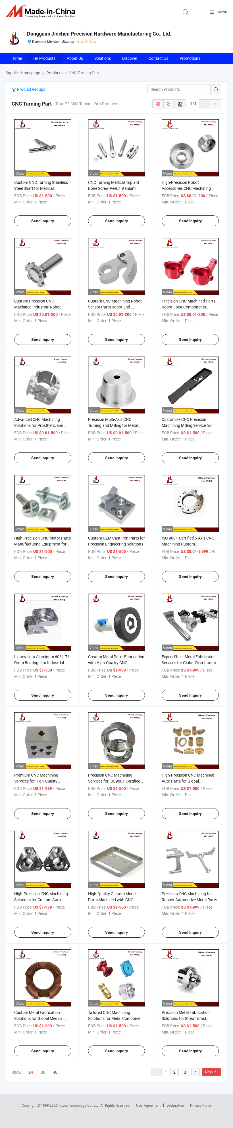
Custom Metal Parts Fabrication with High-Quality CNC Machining (116, 662)
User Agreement (148, 1105)
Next (209, 1072)
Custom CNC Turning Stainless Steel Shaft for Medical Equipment (41, 188)
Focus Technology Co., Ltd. (79, 1105)
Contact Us (158, 58)
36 (43, 1072)
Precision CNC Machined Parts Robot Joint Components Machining (188, 307)
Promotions (190, 58)
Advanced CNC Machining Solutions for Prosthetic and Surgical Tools (38, 425)
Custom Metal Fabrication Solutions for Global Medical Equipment (38, 1018)
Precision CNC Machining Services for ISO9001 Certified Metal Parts (114, 781)
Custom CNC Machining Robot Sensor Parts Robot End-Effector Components (115, 307)
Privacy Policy (201, 1105)
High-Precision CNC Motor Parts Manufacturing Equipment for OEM (42, 544)
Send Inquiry (42, 221)
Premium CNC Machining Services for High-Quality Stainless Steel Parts (36, 781)
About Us (75, 58)
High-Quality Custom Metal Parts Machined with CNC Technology (112, 899)
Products (47, 58)
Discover (129, 58)
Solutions (102, 58)
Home (16, 58)
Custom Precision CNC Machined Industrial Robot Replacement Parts (37, 307)
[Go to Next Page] (215, 104)
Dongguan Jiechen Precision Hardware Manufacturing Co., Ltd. (99, 34)
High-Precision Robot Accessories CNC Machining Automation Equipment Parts (187, 188)
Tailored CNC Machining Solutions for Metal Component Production (115, 1018)
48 (55, 1072)
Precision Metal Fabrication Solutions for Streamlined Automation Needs (186, 1018)
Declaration (175, 1105)
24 (30, 1072)
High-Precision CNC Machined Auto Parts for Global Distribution (188, 781)
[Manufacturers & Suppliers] (41, 11)
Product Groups (30, 89)
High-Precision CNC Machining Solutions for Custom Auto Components (41, 899)
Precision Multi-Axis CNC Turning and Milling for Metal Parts (113, 425)
